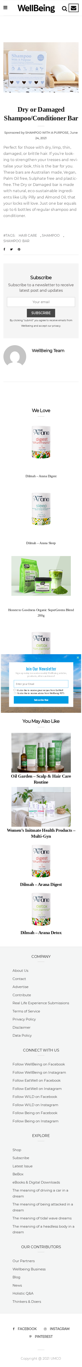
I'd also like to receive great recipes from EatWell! (40, 690)
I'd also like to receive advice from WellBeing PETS (40, 693)
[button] (41, 668)
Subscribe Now (41, 700)
